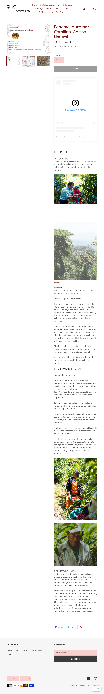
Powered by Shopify (91, 685)
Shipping (57, 46)
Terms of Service (22, 650)
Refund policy (37, 650)
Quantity (57, 55)
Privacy (9, 654)
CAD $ (24, 679)
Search (9, 650)
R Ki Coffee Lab (80, 685)
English (12, 679)
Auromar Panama (60, 161)
